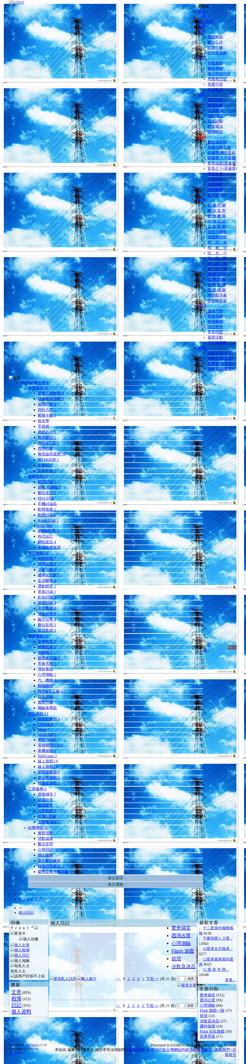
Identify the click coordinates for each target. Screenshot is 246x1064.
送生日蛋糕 (217, 232)
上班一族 (47, 569)
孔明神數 (215, 184)
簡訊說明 (215, 100)
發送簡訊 (215, 110)
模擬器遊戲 (49, 783)
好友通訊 (215, 126)
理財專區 (45, 669)
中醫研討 (45, 465)
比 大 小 (217, 253)
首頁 (202, 348)
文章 (16, 992)
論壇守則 (215, 311)
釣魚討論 (47, 597)
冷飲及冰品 (209, 1021)
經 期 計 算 (217, 274)
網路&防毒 (48, 531)
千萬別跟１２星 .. (218, 938)
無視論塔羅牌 (52, 454)
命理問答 (47, 404)
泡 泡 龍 (217, 258)
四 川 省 (217, 242)
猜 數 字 (217, 248)
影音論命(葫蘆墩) (222, 163)
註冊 (202, 16)
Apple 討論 (48, 520)
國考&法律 (48, 575)
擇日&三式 (48, 443)
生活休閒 (38, 553)
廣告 (202, 58)
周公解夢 (215, 190)
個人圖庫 (45, 855)
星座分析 (215, 179)
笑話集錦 (47, 630)
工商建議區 (49, 822)
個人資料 (21, 1011)
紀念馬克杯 (217, 53)
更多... (230, 980)
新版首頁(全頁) (220, 353)
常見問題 (215, 332)
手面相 (43, 426)
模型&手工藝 (50, 691)
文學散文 (47, 641)
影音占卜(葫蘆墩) (222, 168)
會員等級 (215, 316)
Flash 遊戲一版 (212, 1010)
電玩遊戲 (38, 714)
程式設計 (45, 536)
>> (156, 979)
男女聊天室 (217, 301)
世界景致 (207, 1036)
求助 (202, 306)
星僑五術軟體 (51, 393)
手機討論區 (47, 504)
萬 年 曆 (217, 269)
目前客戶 (215, 90)
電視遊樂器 (49, 772)
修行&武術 (48, 460)
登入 (202, 11)
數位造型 (45, 844)
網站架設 (47, 542)
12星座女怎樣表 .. (218, 949)
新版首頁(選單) (220, 364)
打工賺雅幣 (217, 343)
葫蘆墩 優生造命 (221, 153)
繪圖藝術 (47, 647)
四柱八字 (47, 410)
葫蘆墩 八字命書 (221, 158)
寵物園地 (45, 686)
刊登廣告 (215, 63)
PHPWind (31, 1045)
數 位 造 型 (217, 211)
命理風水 (38, 388)
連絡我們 (222, 1050)
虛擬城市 (47, 794)
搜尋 (202, 27)
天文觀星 (47, 608)
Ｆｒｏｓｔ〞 (30, 899)
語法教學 (215, 327)
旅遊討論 (47, 603)
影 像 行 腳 (217, 205)
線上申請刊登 (219, 74)
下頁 (150, 979)
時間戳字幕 (217, 295)
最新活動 (215, 337)
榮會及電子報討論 (53, 872)
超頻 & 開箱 (49, 487)
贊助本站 (215, 37)
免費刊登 (215, 84)
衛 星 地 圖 (217, 290)
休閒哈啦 (47, 558)
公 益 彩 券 (217, 226)
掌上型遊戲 (49, 778)
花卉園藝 (45, 697)
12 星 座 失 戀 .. (216, 970)
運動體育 (47, 586)
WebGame (47, 756)
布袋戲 (45, 652)
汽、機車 (47, 680)
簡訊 (202, 95)
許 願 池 (217, 263)
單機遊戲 (47, 751)
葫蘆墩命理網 (51, 399)
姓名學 (43, 421)
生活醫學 (47, 581)
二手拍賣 (47, 811)
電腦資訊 (38, 476)
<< (118, 979)
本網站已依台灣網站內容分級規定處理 (179, 1050)
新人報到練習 (49, 861)
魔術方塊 (45, 702)
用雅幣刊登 (217, 79)
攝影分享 (47, 614)
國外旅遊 (207, 1026)
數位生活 (47, 493)
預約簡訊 (215, 116)
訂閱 (232, 647)
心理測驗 (47, 675)
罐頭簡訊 (215, 132)
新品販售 (45, 805)
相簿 (16, 998)
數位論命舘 (217, 142)
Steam (44, 730)
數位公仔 (215, 42)
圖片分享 (47, 619)
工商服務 (37, 789)
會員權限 (215, 321)
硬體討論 (47, 482)
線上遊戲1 (48, 761)
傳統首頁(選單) (220, 369)
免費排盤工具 (219, 147)
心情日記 (45, 849)
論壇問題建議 (51, 866)
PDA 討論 (46, 498)
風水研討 (47, 437)
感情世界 (47, 564)
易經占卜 (47, 432)
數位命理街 (217, 195)
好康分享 (45, 800)
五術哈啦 (47, 471)
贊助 (202, 32)
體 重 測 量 (217, 279)
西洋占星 (45, 448)
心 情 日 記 (217, 221)
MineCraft (47, 735)
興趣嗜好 (38, 636)
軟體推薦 (47, 509)
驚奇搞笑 (207, 995)
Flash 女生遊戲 (212, 1031)
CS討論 (45, 724)
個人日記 (26, 913)
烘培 (204, 1016)
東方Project (47, 740)
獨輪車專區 (47, 708)
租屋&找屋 (47, 816)
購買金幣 (215, 105)
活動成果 (45, 838)
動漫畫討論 (49, 658)
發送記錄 (215, 121)
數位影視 (47, 625)
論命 (202, 137)
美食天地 (47, 664)
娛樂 (202, 200)
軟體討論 (47, 515)
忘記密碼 (205, 21)
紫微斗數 (47, 415)
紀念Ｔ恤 (215, 47)
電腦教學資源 (49, 547)
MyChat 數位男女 (34, 383)
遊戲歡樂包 (49, 719)
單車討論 (47, 592)
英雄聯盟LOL (50, 745)
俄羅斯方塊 (217, 237)
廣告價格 (215, 68)
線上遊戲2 (48, 767)
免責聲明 (136, 1050)
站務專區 (38, 828)
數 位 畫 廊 (217, 216)
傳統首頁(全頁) (220, 358)
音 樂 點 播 (217, 285)
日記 (16, 1005)
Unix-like (45, 526)
